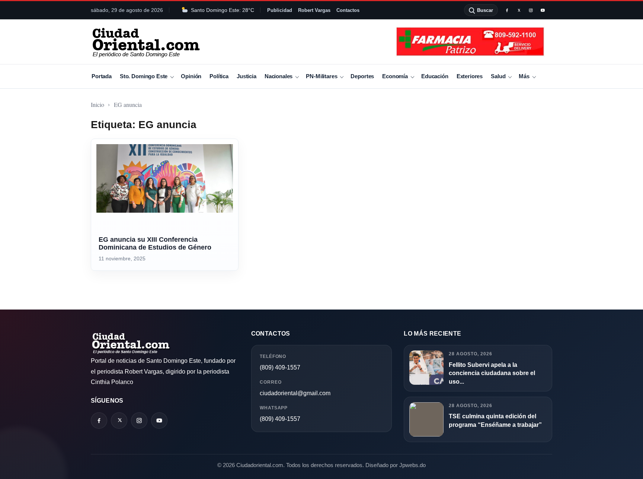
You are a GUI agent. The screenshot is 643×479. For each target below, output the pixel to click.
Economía (395, 76)
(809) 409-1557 (280, 367)
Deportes (362, 76)
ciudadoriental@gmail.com (295, 393)
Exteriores (470, 76)
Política (218, 76)
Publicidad (279, 10)
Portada (102, 76)
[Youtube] (542, 10)
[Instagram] (530, 10)
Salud (498, 76)
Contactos (347, 10)
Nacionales (278, 76)
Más (524, 76)
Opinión (191, 76)
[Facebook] (507, 10)
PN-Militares (321, 76)
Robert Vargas (314, 10)
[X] (519, 10)
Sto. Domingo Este (143, 76)
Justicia (246, 76)
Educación (434, 76)
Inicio (97, 104)
